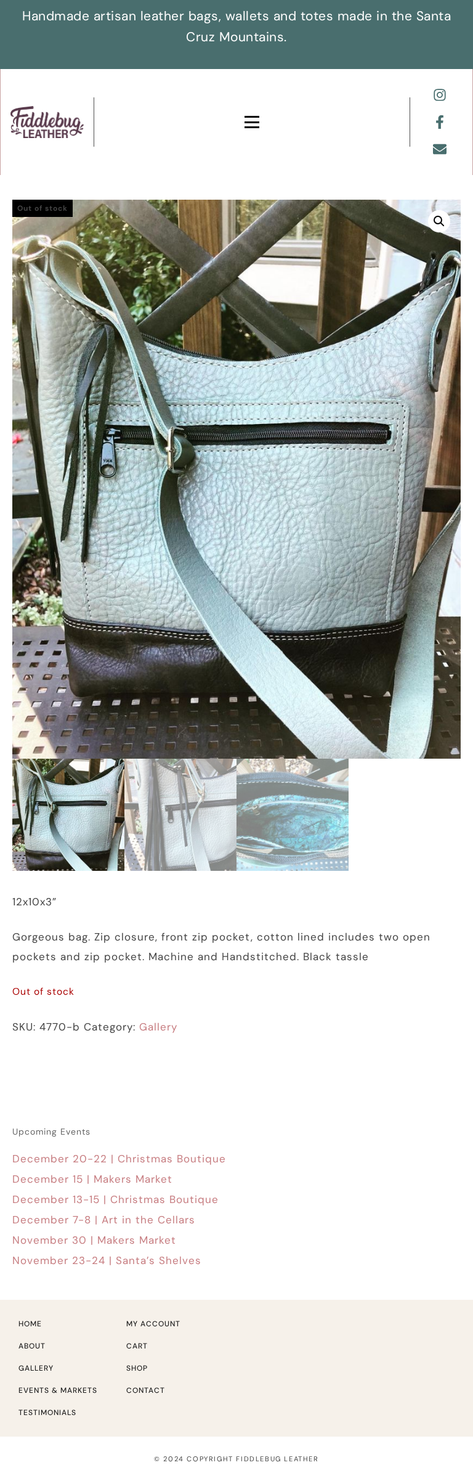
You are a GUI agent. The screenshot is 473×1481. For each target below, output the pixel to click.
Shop (137, 1368)
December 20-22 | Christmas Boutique (119, 1158)
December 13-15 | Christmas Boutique (115, 1199)
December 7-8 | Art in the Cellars (103, 1219)
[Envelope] (439, 149)
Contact (145, 1390)
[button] (439, 221)
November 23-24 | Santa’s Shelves (106, 1260)
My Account (153, 1324)
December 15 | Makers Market (92, 1179)
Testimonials (47, 1413)
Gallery (158, 1027)
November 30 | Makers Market (94, 1240)
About (32, 1346)
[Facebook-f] (439, 122)
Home (30, 1324)
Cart (137, 1346)
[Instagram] (439, 94)
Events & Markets (57, 1390)
